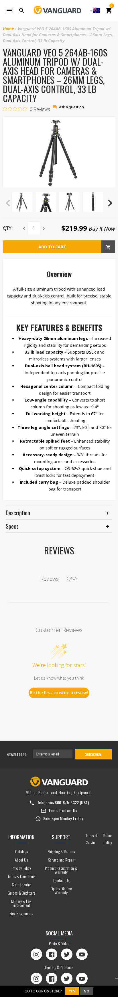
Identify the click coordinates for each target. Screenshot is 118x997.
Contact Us (68, 810)
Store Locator (21, 884)
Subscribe (93, 754)
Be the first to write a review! (59, 692)
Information (21, 837)
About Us (21, 860)
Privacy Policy (21, 868)
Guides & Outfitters (21, 893)
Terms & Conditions (21, 876)
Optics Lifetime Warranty (61, 890)
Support (61, 837)
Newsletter (16, 754)
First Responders (21, 913)
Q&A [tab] (72, 578)
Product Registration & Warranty (61, 870)
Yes (72, 991)
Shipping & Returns (61, 851)
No (86, 991)
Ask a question (71, 107)
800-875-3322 (67, 802)
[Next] (109, 203)
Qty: (8, 228)
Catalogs (21, 851)
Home (8, 28)
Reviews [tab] (49, 578)
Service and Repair (61, 860)
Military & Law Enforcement (21, 903)
